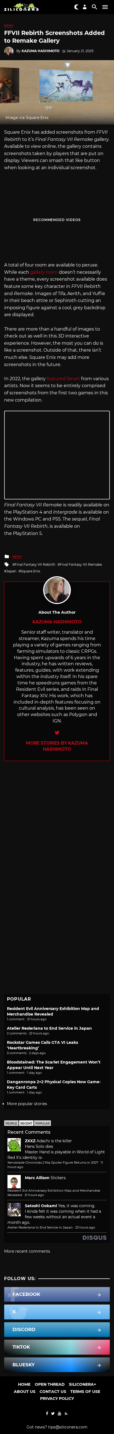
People (11, 1123)
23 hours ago (85, 1227)
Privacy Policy (57, 1398)
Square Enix (30, 571)
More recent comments (27, 1251)
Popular (42, 1123)
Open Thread (50, 1384)
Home (24, 1384)
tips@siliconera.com (67, 1427)
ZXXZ (30, 1140)
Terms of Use (85, 1391)
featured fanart (63, 378)
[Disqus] (57, 830)
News (8, 25)
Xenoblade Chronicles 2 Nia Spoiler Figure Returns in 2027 (52, 1162)
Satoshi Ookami (41, 1205)
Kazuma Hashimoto (40, 51)
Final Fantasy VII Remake (81, 564)
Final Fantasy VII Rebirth (35, 564)
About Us (24, 1391)
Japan (11, 571)
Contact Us (53, 1391)
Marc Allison (37, 1177)
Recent (26, 1123)
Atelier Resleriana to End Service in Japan (49, 1028)
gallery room (44, 272)
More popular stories (27, 1103)
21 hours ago (34, 1195)
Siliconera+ (82, 1384)
